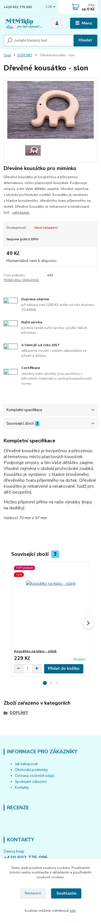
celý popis (20, 212)
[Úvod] (23, 23)
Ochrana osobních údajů (34, 775)
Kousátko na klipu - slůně (35, 651)
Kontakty (22, 787)
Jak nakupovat (26, 764)
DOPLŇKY (24, 55)
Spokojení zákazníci (31, 781)
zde (73, 910)
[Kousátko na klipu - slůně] (50, 605)
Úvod (7, 55)
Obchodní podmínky (31, 769)
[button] (45, 683)
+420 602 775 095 (18, 7)
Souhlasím (66, 893)
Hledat (85, 40)
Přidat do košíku (63, 668)
